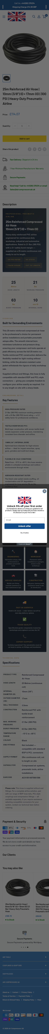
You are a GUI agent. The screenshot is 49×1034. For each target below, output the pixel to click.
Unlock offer (24, 526)
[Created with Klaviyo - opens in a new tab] (24, 544)
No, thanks (24, 533)
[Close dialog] (44, 491)
